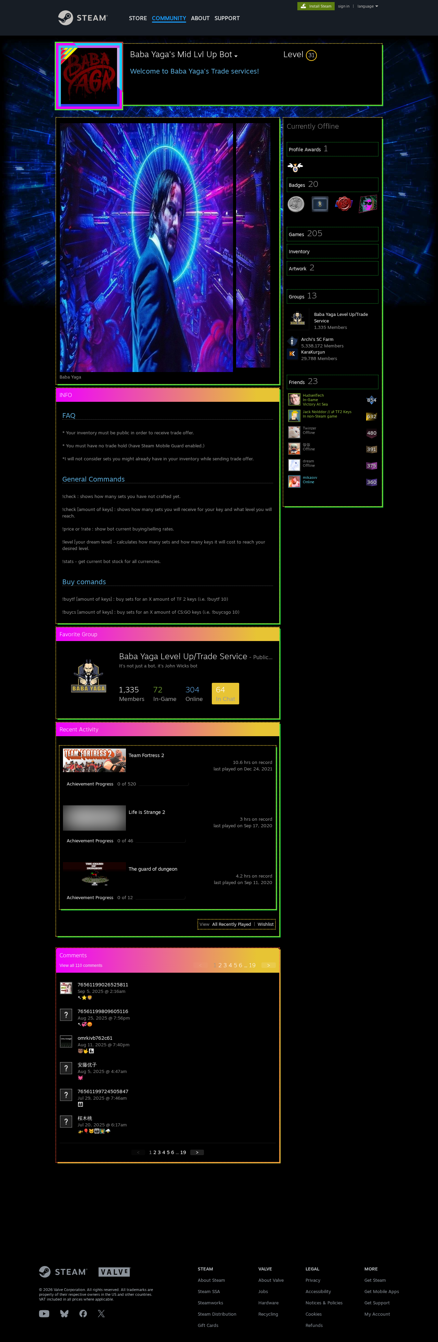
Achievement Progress (90, 784)
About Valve (271, 1280)
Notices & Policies (324, 1302)
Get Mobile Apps (381, 1291)
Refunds (314, 1325)
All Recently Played (231, 924)
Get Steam (375, 1280)
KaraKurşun (313, 352)
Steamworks (210, 1302)
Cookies (314, 1314)
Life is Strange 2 (147, 812)
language (366, 6)
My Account (377, 1314)
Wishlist (266, 924)
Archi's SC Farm (317, 339)
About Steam (211, 1280)
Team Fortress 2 (146, 755)
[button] (332, 54)
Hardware (268, 1302)
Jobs (263, 1291)
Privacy (313, 1280)
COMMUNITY (169, 18)
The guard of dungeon (153, 869)
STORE (138, 18)
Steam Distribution (217, 1314)
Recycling (268, 1314)
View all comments (81, 965)
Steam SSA (209, 1291)
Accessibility (318, 1291)
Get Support (377, 1302)
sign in (343, 6)
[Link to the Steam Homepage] (83, 23)
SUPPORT (227, 18)
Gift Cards (208, 1325)
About (200, 18)
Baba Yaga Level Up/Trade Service (183, 656)
